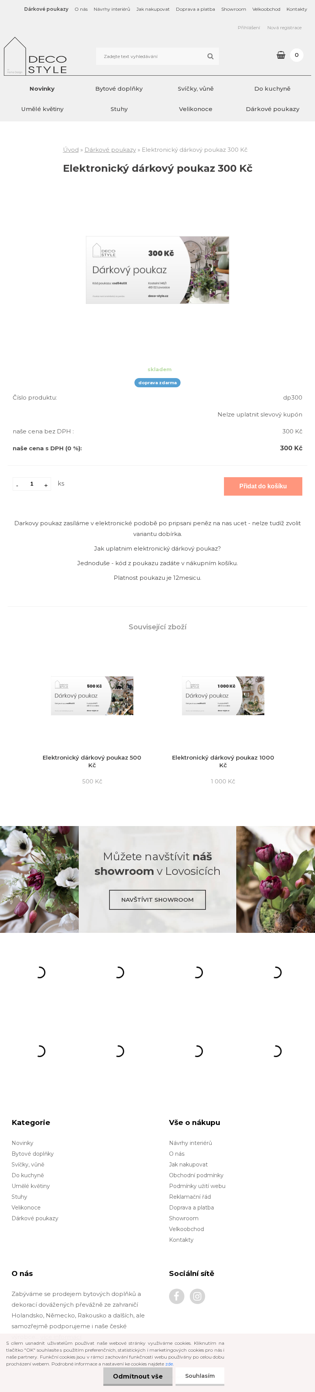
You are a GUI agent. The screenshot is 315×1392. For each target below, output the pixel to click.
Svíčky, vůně (196, 88)
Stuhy (119, 109)
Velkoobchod (266, 9)
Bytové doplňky (119, 88)
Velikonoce (195, 109)
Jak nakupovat (153, 9)
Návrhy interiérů (112, 9)
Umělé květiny (42, 109)
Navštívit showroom (157, 899)
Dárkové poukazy (46, 9)
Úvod (71, 149)
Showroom (233, 9)
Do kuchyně (272, 88)
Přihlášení (249, 27)
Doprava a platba (195, 9)
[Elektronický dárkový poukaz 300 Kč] (157, 202)
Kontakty (297, 9)
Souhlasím (200, 1375)
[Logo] (56, 56)
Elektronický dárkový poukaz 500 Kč (92, 761)
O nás (81, 9)
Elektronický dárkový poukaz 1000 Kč (223, 761)
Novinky (42, 88)
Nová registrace (284, 27)
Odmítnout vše (138, 1376)
